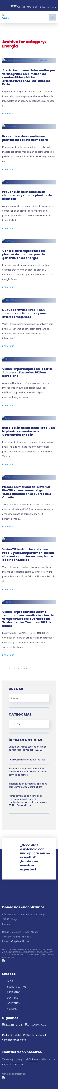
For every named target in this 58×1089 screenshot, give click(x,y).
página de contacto (12, 1064)
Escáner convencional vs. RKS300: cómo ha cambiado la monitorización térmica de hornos (28, 771)
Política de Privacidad (34, 1035)
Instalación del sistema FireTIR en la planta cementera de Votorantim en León (28, 431)
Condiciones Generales (14, 1039)
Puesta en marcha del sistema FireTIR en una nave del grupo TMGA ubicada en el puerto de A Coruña (27, 492)
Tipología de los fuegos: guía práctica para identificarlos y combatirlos (28, 785)
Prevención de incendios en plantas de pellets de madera (25, 138)
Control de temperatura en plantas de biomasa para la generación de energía (23, 254)
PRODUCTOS (13, 992)
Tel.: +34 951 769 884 (27, 7)
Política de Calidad (11, 1035)
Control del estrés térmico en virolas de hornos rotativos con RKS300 (27, 748)
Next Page (24, 668)
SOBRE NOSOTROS (16, 986)
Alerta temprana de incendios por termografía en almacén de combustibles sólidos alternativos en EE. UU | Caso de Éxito (28, 77)
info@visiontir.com (47, 7)
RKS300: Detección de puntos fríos (27, 759)
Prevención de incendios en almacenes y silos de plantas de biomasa (27, 195)
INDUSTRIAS (13, 1003)
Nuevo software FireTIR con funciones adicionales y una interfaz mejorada (24, 313)
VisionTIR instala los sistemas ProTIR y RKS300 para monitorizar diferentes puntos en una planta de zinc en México (28, 554)
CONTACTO (13, 998)
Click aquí (33, 1059)
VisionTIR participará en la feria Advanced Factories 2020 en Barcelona (27, 372)
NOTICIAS (12, 1009)
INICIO (10, 981)
